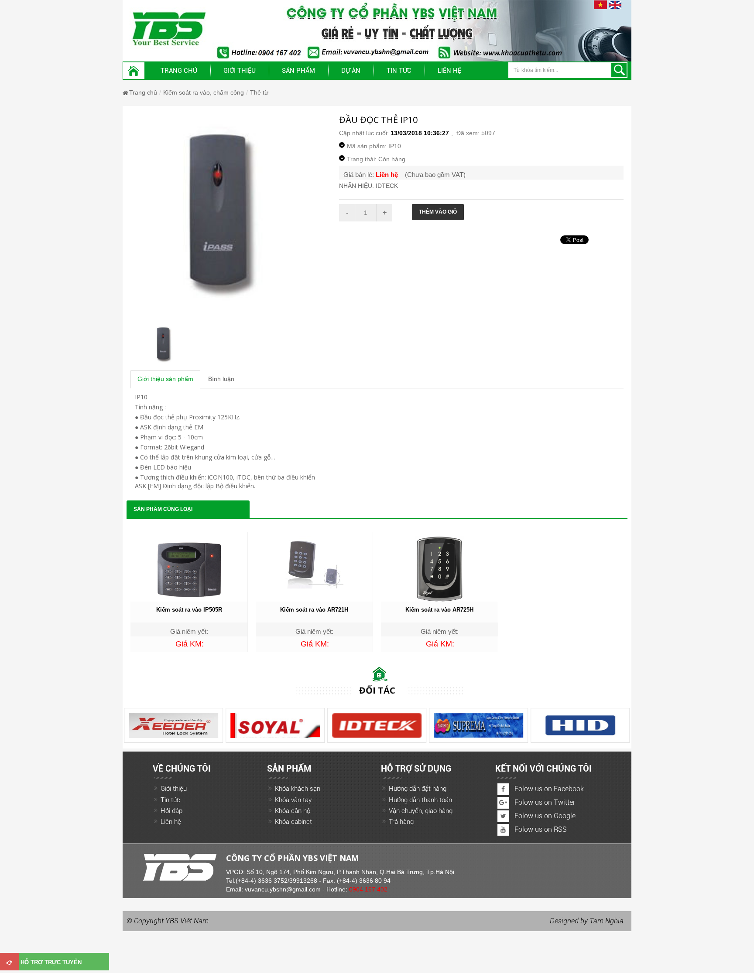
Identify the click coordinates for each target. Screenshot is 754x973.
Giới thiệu (239, 71)
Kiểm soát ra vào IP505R (189, 609)
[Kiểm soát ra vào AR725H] (439, 568)
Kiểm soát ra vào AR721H (314, 609)
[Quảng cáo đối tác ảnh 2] (275, 725)
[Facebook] (503, 789)
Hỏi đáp (171, 811)
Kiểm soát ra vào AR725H (439, 609)
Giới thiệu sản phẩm (165, 378)
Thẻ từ (259, 92)
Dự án (350, 71)
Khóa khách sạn (297, 789)
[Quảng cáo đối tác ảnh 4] (478, 725)
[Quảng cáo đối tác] (376, 725)
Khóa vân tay (293, 800)
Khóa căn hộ (292, 811)
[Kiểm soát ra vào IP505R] (189, 568)
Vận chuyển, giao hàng (420, 811)
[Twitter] (503, 816)
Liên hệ (449, 71)
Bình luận (221, 378)
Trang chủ (179, 71)
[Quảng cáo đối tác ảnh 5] (173, 725)
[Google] (503, 803)
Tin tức (170, 800)
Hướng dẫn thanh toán (420, 800)
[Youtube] (503, 830)
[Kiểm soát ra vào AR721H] (314, 561)
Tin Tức (399, 71)
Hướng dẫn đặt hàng (417, 789)
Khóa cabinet (293, 822)
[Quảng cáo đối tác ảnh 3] (580, 725)
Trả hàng (401, 822)
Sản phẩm (298, 71)
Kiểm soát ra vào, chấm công (203, 92)
